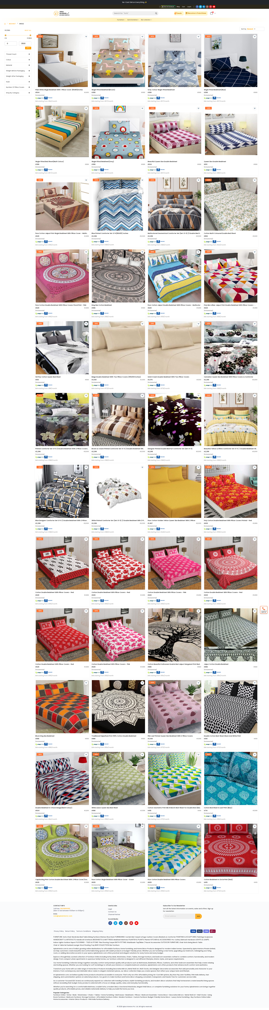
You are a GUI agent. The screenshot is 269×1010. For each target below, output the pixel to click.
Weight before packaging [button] (15, 71)
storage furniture (144, 957)
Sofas (69, 995)
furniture (116, 949)
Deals (179, 13)
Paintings (200, 937)
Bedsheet (117, 940)
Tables (97, 995)
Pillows (137, 995)
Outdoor (67, 942)
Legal (110, 909)
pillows (159, 963)
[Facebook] (197, 6)
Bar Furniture (114, 945)
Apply (28, 48)
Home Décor (163, 995)
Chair (69, 937)
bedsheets (152, 963)
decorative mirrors (120, 969)
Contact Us (112, 912)
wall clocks (144, 969)
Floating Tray (89, 945)
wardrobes (121, 957)
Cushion (149, 937)
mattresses (143, 963)
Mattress (124, 940)
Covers (156, 937)
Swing (190, 942)
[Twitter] (200, 6)
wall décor (147, 987)
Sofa (65, 937)
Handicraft (80, 940)
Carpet (112, 942)
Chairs (90, 995)
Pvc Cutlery (176, 940)
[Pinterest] (210, 6)
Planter (147, 940)
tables (134, 957)
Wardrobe (75, 937)
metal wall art (133, 969)
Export (73, 942)
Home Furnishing (107, 995)
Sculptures (208, 937)
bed (116, 987)
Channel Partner (114, 914)
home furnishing (126, 949)
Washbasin (131, 942)
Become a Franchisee (197, 13)
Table (85, 937)
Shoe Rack (110, 937)
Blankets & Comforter (167, 937)
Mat (132, 937)
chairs (128, 957)
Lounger (76, 945)
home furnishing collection (67, 963)
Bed (81, 937)
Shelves (103, 937)
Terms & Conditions (83, 931)
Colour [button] (8, 60)
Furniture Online (59, 995)
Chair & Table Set (60, 945)
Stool (82, 945)
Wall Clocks (201, 995)
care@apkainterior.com (62, 916)
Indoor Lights (58, 942)
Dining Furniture (94, 937)
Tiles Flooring (104, 942)
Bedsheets (129, 995)
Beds (74, 995)
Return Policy (70, 931)
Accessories (155, 942)
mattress (91, 987)
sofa (104, 987)
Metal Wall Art (190, 995)
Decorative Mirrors (176, 995)
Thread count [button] (11, 54)
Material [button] (9, 65)
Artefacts (88, 940)
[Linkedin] (203, 6)
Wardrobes (82, 995)
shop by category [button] (12, 93)
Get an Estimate (169, 6)
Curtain (128, 937)
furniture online (94, 957)
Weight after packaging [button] (14, 76)
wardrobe (132, 987)
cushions (166, 963)
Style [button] (8, 82)
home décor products (145, 949)
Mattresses (119, 995)
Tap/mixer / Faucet (143, 942)
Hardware (191, 940)
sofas (109, 957)
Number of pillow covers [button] (15, 87)
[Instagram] (207, 6)
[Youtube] (214, 6)
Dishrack (184, 940)
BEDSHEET (12, 24)
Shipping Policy (97, 931)
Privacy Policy (59, 931)
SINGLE (21, 24)
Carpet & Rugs (140, 937)
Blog (178, 6)
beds (114, 957)
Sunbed (70, 945)
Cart (183, 6)
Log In (189, 6)
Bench (195, 942)
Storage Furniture (88, 997)
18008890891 (65, 909)
